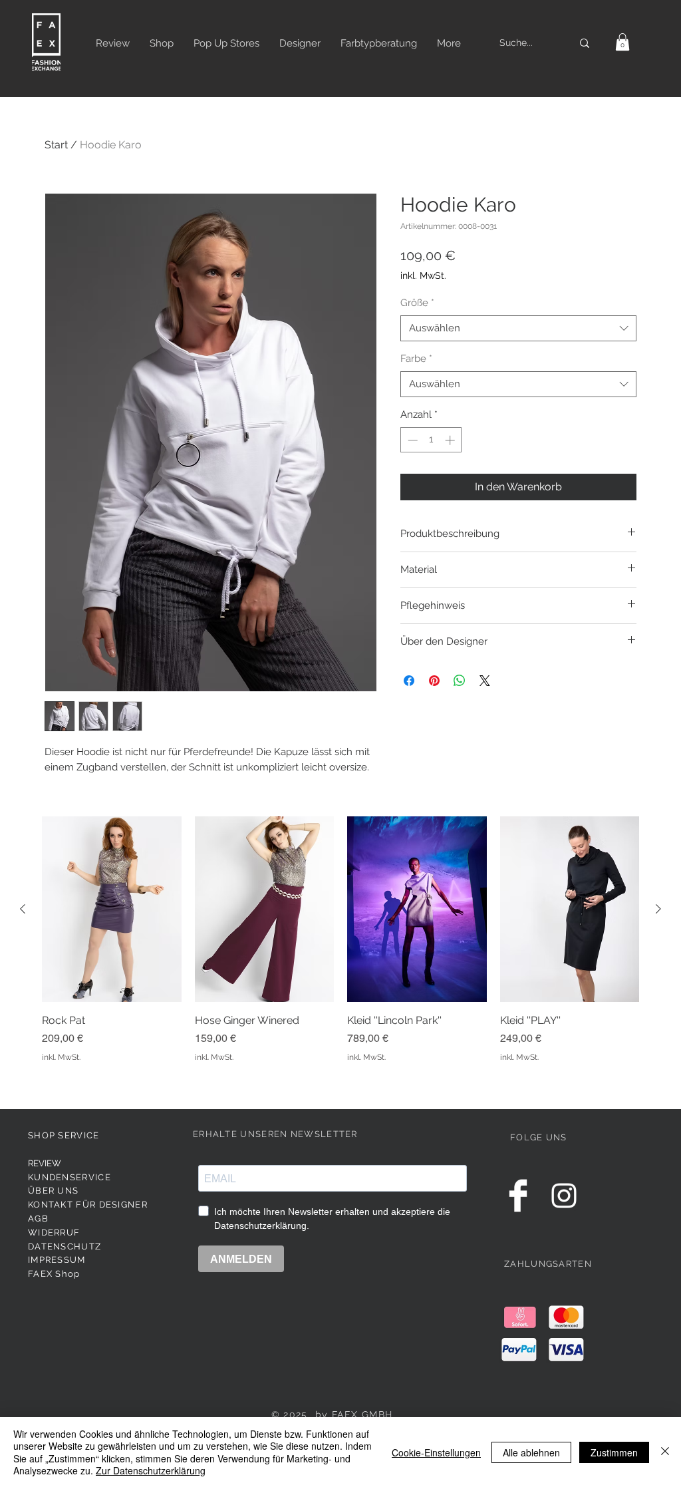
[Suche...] (584, 43)
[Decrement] (411, 440)
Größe (417, 303)
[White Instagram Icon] (564, 1195)
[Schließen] (665, 1452)
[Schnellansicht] (112, 909)
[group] (340, 947)
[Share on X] (485, 681)
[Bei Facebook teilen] (409, 681)
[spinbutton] (431, 440)
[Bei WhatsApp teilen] (460, 681)
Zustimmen (614, 1452)
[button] (622, 42)
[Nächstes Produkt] (658, 909)
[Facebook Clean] (518, 1195)
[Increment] (451, 440)
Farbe (416, 359)
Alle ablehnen (531, 1452)
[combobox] (518, 328)
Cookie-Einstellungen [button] (436, 1452)
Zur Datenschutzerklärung (150, 1470)
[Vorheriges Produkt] (23, 909)
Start (56, 144)
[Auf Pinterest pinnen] (434, 681)
